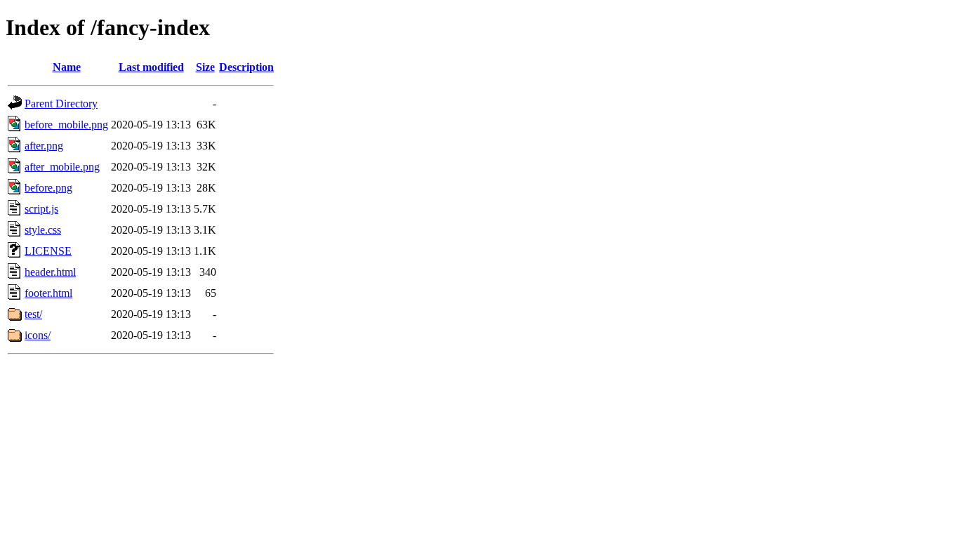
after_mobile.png (62, 167)
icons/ (38, 335)
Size (205, 67)
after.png (44, 146)
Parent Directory (61, 103)
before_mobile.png (66, 125)
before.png (48, 188)
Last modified (151, 67)
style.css (43, 230)
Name (67, 67)
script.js (41, 209)
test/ (33, 314)
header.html (50, 272)
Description (246, 67)
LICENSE (48, 251)
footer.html (48, 293)
